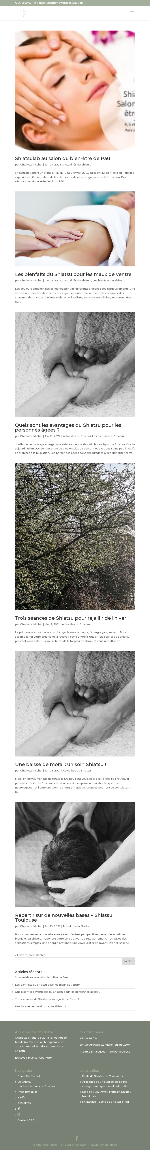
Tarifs (21, 1097)
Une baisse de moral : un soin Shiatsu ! (60, 764)
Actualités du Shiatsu (77, 164)
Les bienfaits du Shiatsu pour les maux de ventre (73, 274)
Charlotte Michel (31, 164)
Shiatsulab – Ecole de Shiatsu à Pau (105, 1101)
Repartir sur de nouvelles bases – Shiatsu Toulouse (63, 917)
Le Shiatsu (24, 1081)
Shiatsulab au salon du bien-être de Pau (62, 158)
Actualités (24, 1103)
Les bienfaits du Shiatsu (108, 280)
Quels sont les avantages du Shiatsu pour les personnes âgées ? (68, 427)
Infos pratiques (28, 1091)
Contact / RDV (27, 1120)
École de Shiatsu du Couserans (102, 1076)
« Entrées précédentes (30, 955)
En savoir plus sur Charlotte (33, 1057)
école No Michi (26, 1042)
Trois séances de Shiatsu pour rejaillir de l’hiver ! (72, 618)
